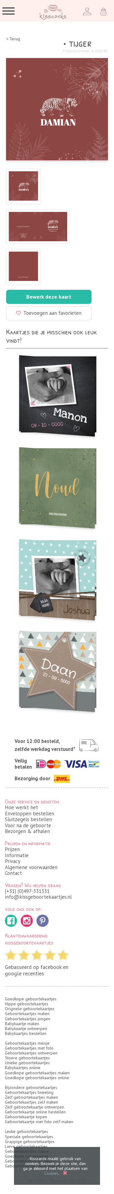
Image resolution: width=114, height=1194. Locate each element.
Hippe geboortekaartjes (26, 1004)
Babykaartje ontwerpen (26, 1028)
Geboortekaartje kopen (26, 1116)
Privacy (12, 861)
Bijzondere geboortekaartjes (31, 1087)
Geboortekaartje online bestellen (35, 1112)
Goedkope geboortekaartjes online (37, 1077)
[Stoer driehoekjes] (57, 669)
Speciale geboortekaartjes (29, 1136)
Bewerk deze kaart (48, 296)
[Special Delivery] (57, 577)
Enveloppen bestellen (29, 813)
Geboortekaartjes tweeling (29, 1092)
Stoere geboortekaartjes (27, 1058)
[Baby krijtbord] (57, 394)
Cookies (51, 1173)
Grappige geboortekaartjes (29, 1141)
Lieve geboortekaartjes (26, 1146)
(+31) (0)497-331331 (27, 891)
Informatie (17, 855)
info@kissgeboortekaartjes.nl (38, 897)
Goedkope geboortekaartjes (31, 999)
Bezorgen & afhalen (27, 831)
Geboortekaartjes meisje (27, 1043)
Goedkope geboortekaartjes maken (37, 1073)
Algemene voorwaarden (31, 867)
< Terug (13, 39)
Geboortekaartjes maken (27, 1013)
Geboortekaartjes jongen (27, 1018)
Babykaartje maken (22, 1023)
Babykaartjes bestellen (26, 1033)
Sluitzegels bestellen (28, 819)
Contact (13, 873)
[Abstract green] (57, 486)
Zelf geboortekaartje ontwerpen (34, 1107)
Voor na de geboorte (28, 825)
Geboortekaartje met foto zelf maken (39, 1121)
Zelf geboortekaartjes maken (31, 1097)
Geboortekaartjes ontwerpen (31, 1053)
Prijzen (12, 849)
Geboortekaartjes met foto (29, 1048)
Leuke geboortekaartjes (26, 1131)
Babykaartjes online (22, 1067)
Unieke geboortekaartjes (27, 1062)
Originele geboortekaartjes (29, 1008)
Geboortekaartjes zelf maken (31, 1102)
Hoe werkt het (21, 807)
